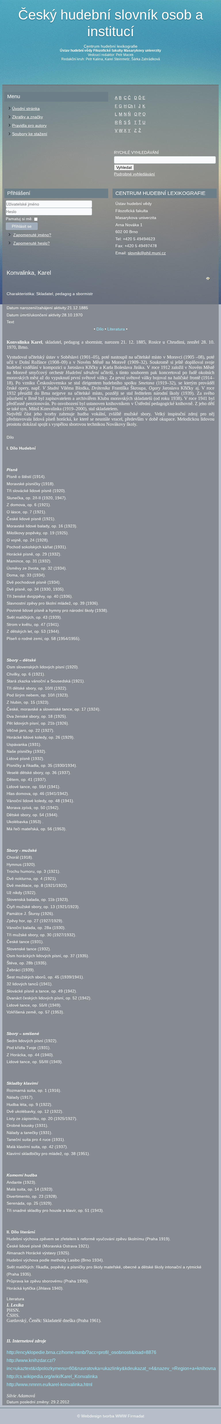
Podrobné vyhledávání (134, 174)
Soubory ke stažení (29, 133)
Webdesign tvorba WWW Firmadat (112, 1416)
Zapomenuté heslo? (31, 243)
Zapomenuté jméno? (32, 235)
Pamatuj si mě (19, 218)
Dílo (100, 329)
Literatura (116, 329)
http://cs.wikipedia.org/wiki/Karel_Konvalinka (52, 1376)
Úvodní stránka (26, 108)
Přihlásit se (22, 226)
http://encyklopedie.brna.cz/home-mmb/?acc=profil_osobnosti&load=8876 (81, 1352)
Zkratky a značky (27, 117)
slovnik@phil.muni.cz (147, 253)
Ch (130, 106)
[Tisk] (208, 279)
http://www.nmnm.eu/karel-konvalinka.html (49, 1384)
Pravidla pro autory (29, 125)
